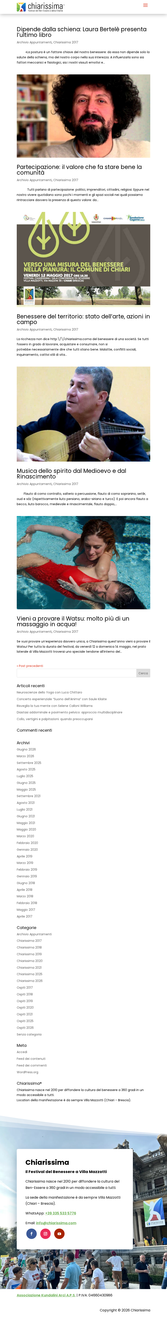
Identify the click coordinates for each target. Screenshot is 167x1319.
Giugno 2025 (26, 783)
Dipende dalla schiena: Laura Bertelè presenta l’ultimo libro (82, 32)
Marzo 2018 (25, 896)
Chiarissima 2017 (65, 42)
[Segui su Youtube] (59, 1234)
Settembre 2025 (29, 763)
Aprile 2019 (24, 856)
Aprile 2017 (24, 916)
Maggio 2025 (26, 789)
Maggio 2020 (26, 829)
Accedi (22, 1052)
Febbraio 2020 (27, 843)
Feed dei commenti (32, 1065)
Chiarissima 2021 (29, 967)
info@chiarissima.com (56, 1223)
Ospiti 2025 (25, 1021)
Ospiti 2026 (25, 1028)
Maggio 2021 (26, 823)
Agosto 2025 (26, 769)
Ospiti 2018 (25, 994)
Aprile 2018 (24, 890)
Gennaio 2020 (27, 849)
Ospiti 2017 (25, 987)
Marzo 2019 (25, 863)
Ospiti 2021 (25, 1014)
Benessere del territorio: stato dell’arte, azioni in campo (83, 319)
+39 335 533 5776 (60, 1213)
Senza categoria (29, 1034)
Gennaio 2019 (27, 876)
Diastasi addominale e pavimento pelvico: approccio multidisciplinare (69, 712)
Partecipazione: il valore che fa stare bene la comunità (79, 170)
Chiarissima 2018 (29, 947)
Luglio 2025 (25, 776)
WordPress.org (27, 1072)
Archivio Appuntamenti (34, 42)
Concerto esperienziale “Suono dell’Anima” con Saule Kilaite (62, 699)
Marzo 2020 (25, 836)
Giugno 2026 (26, 749)
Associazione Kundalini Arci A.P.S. (46, 1295)
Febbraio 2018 (27, 903)
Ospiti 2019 (25, 1001)
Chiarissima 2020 (30, 961)
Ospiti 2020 (25, 1007)
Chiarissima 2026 (30, 981)
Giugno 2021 (26, 816)
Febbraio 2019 (27, 869)
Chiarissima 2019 (29, 954)
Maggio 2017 (26, 910)
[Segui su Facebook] (31, 1234)
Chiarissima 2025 (29, 974)
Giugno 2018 (26, 883)
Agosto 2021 (26, 803)
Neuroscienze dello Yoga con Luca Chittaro (49, 692)
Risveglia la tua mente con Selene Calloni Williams (55, 706)
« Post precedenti (30, 666)
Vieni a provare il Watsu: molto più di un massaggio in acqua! (73, 621)
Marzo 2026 (25, 756)
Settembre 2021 (28, 796)
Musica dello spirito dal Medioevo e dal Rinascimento (71, 473)
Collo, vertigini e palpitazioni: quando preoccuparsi (55, 719)
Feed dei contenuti (31, 1059)
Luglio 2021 (24, 809)
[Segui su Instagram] (45, 1234)
